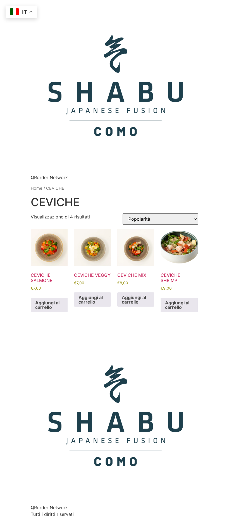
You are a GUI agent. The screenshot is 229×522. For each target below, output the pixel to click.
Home (36, 188)
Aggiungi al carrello (47, 305)
